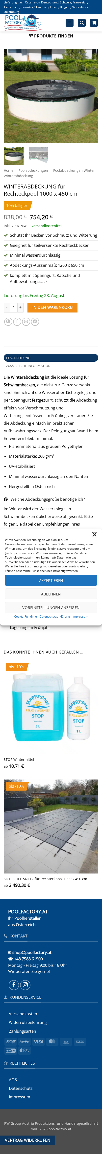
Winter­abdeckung (18, 175)
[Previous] (11, 96)
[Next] (90, 96)
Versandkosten (23, 1013)
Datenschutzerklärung (54, 616)
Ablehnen (51, 593)
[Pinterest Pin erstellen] (35, 322)
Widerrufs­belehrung (28, 1022)
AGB (13, 1079)
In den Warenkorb (52, 307)
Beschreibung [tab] (18, 358)
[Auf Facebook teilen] (17, 322)
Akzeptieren (51, 580)
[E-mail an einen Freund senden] (26, 322)
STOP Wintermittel (19, 759)
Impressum (80, 616)
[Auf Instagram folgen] (25, 985)
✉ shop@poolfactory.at (29, 952)
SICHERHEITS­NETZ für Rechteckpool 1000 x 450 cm (45, 879)
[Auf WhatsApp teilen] (8, 322)
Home (8, 170)
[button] (94, 534)
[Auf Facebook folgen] (14, 985)
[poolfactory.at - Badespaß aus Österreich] (29, 22)
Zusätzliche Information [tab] (28, 365)
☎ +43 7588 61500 (25, 959)
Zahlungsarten (22, 1031)
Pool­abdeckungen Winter (74, 170)
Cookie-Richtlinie (25, 616)
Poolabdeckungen (33, 170)
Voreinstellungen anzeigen (50, 607)
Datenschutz (21, 1088)
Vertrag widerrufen (27, 1140)
